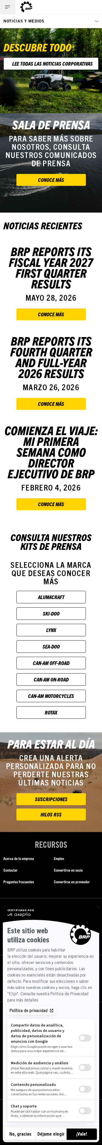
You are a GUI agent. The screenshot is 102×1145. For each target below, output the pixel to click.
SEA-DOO (51, 646)
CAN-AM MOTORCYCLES (51, 696)
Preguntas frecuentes (18, 881)
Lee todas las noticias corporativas (52, 63)
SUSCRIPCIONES (51, 799)
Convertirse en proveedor (72, 881)
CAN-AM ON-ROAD (51, 679)
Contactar (10, 870)
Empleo (59, 858)
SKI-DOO (51, 613)
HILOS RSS (51, 814)
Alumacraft (51, 597)
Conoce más (51, 179)
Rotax (51, 712)
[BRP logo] (26, 7)
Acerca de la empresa (18, 858)
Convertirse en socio (68, 870)
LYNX (51, 630)
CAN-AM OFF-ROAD (51, 663)
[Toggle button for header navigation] (7, 7)
